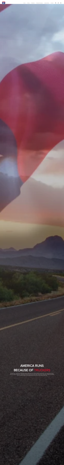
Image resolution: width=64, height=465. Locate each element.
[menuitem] (55, 3)
